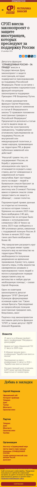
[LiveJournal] (32, 56)
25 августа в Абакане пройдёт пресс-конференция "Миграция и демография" (17, 340)
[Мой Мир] (26, 56)
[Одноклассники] (23, 56)
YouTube (6, 433)
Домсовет (7, 460)
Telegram (6, 400)
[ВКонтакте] (20, 56)
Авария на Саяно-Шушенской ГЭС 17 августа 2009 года (17, 347)
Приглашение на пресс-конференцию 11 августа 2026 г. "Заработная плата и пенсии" (17, 362)
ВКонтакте (7, 407)
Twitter (6, 405)
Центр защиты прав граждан (14, 449)
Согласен (18, 484)
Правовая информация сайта (12, 478)
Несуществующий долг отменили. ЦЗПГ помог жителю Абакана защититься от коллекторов (17, 370)
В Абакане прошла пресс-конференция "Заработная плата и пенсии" (18, 354)
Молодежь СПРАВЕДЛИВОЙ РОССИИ (14, 452)
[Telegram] (35, 56)
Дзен (5, 402)
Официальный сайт (10, 395)
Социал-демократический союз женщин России (15, 456)
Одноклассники (9, 410)
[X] (29, 56)
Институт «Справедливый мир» (15, 446)
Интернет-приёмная (11, 398)
